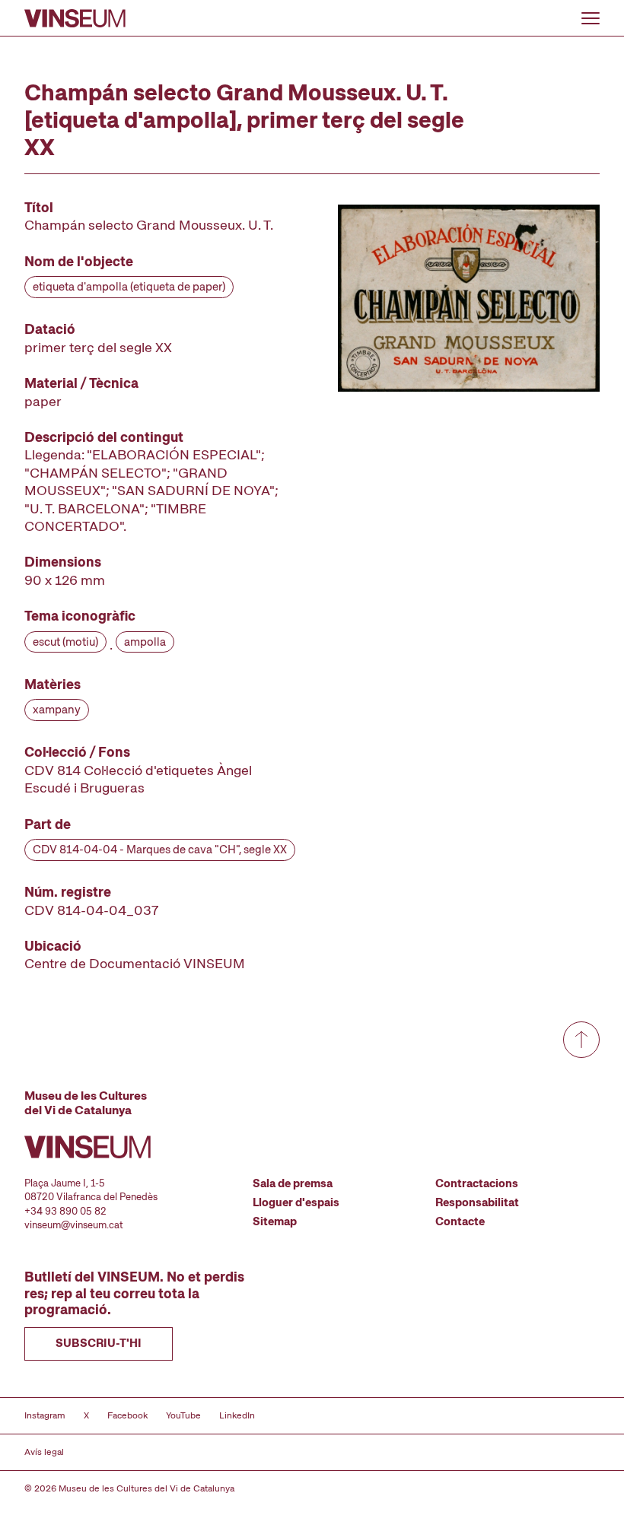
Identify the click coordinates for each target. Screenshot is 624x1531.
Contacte (460, 1221)
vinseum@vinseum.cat (73, 1224)
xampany (57, 709)
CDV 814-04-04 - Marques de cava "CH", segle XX (160, 849)
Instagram (44, 1415)
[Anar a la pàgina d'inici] (75, 18)
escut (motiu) (65, 642)
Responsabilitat (477, 1202)
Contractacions (476, 1183)
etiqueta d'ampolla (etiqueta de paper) (129, 286)
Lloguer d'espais (296, 1202)
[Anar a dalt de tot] (581, 1039)
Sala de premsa (293, 1183)
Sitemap (275, 1221)
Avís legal (44, 1452)
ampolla (145, 642)
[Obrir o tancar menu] (590, 18)
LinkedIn (237, 1415)
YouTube (183, 1415)
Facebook (127, 1415)
